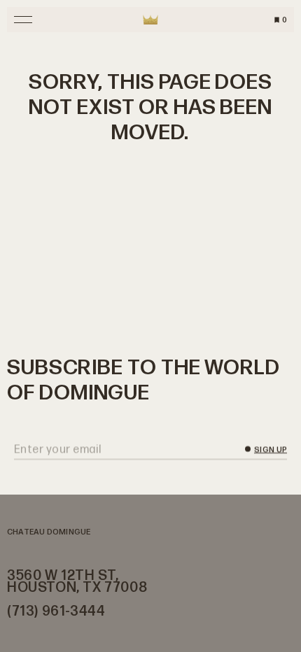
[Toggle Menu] (23, 19)
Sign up (270, 450)
